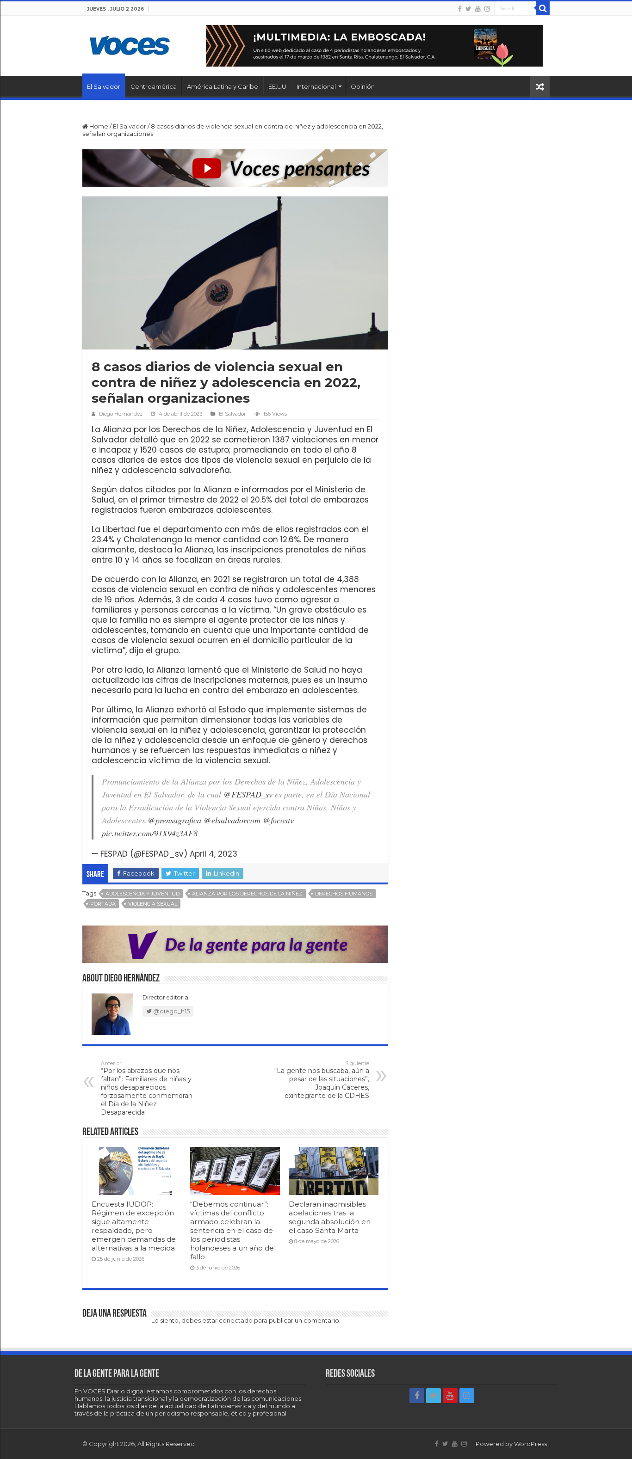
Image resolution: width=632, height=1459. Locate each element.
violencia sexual (152, 904)
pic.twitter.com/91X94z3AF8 (150, 833)
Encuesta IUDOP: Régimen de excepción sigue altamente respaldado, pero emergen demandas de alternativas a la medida (134, 1226)
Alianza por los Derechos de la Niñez (247, 893)
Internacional (316, 86)
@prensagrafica (174, 820)
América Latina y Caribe (222, 86)
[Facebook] (460, 8)
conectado (236, 1320)
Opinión (363, 86)
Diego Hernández (121, 414)
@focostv (278, 820)
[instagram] (487, 8)
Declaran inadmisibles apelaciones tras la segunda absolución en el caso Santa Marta (330, 1217)
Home (98, 126)
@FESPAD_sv (248, 794)
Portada (103, 904)
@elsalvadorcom (232, 820)
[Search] (543, 8)
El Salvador (103, 86)
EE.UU (277, 86)
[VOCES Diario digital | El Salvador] (129, 44)
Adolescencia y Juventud (142, 893)
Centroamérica (153, 86)
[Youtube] (478, 8)
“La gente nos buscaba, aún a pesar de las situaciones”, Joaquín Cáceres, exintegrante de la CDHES (321, 1080)
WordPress (530, 1443)
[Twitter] (468, 8)
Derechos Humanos (343, 893)
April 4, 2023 (213, 853)
